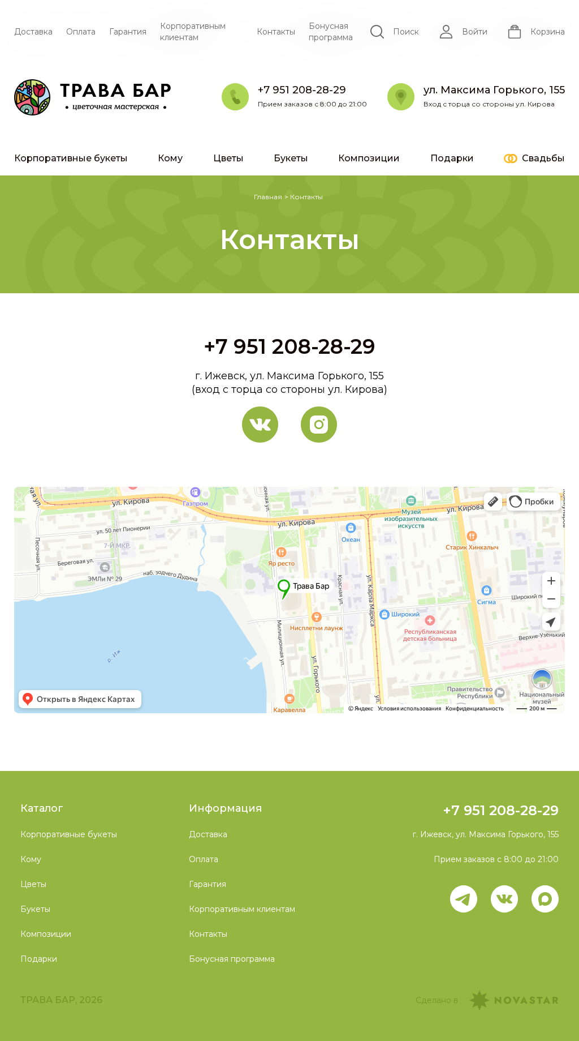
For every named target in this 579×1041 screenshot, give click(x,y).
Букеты (291, 158)
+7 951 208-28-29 (289, 346)
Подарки (452, 158)
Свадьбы (543, 158)
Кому (170, 158)
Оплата (81, 32)
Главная (268, 196)
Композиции (369, 158)
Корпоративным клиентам (193, 31)
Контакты (276, 32)
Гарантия (127, 32)
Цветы (228, 158)
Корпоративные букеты (71, 158)
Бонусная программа (331, 31)
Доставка (33, 32)
